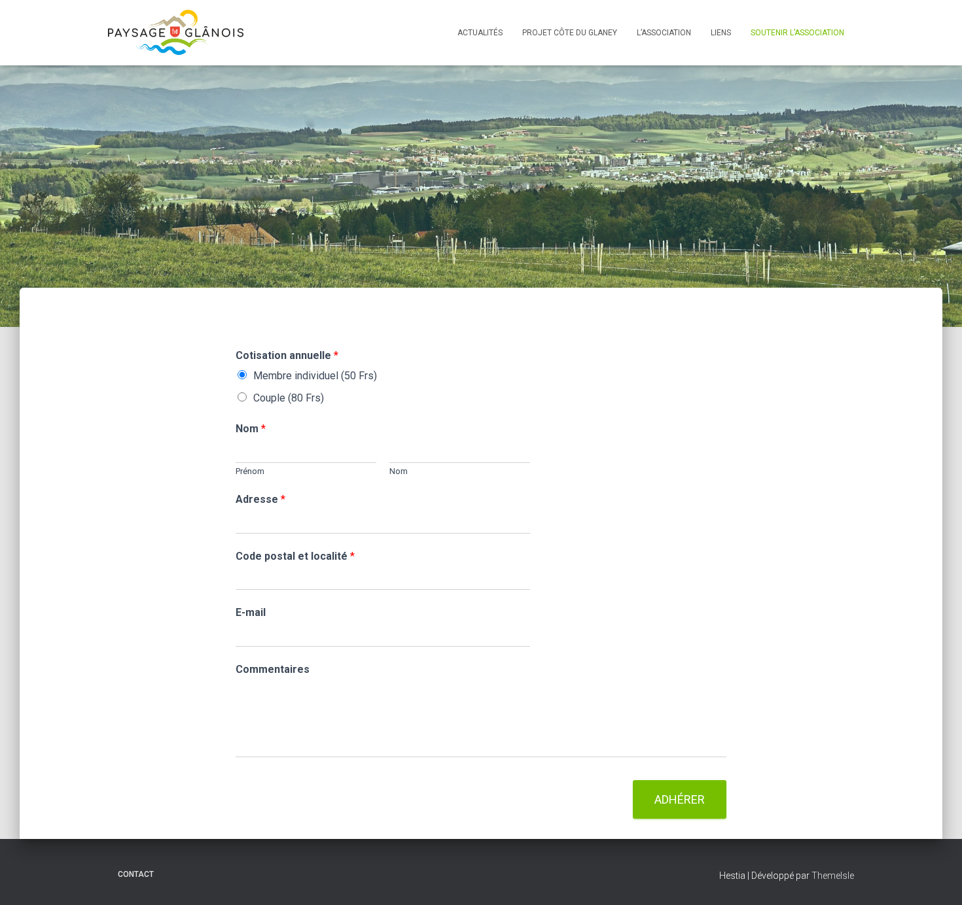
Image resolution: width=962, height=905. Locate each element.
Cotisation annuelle (287, 355)
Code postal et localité (295, 556)
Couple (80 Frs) (288, 398)
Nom (251, 428)
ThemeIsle (832, 875)
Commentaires (273, 669)
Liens (721, 32)
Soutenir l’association (797, 32)
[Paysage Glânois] (175, 33)
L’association (664, 32)
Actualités (480, 32)
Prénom (250, 471)
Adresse (260, 499)
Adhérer (679, 799)
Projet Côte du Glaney (569, 32)
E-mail (251, 612)
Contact (136, 874)
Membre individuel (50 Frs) (315, 375)
